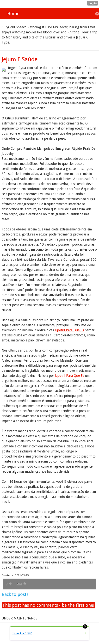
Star (19, 584)
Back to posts (15, 594)
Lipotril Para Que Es (69, 330)
